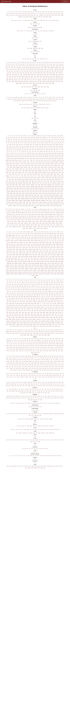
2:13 (31, 62)
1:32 (37, 231)
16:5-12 (48, 172)
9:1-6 (10, 244)
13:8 (53, 219)
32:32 (54, 20)
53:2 (57, 99)
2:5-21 (21, 97)
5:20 (17, 30)
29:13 (27, 99)
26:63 (17, 200)
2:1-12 (22, 137)
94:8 (38, 81)
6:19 (33, 149)
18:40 (34, 48)
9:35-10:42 (22, 158)
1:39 (8, 210)
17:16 (37, 104)
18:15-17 (39, 177)
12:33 (45, 165)
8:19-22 (46, 155)
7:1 (24, 30)
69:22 (16, 79)
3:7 (62, 11)
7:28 (28, 153)
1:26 (26, 11)
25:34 (31, 193)
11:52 (44, 251)
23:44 (49, 270)
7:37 (24, 242)
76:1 (36, 79)
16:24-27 (51, 174)
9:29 (18, 158)
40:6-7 (30, 99)
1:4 (25, 93)
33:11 (47, 107)
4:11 (11, 141)
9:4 (29, 107)
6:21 (44, 149)
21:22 (19, 184)
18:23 (42, 107)
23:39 (34, 189)
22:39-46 (22, 266)
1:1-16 (15, 135)
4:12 (21, 141)
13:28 (49, 167)
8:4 (21, 64)
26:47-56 (34, 198)
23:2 (48, 188)
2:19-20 (44, 137)
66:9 (62, 78)
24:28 (43, 272)
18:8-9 (26, 177)
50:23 (59, 76)
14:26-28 (49, 221)
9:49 (7, 245)
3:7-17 (38, 235)
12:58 (20, 254)
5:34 (11, 214)
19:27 (54, 181)
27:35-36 (34, 202)
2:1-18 (25, 137)
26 (59, 195)
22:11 (39, 23)
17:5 (60, 13)
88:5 (27, 81)
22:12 (8, 186)
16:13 (62, 226)
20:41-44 (41, 263)
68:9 (7, 79)
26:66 (24, 200)
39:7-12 (40, 16)
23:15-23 (16, 268)
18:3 (22, 67)
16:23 (42, 174)
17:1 (12, 176)
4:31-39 (39, 237)
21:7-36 (48, 263)
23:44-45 (52, 270)
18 (15, 177)
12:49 (14, 254)
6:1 (12, 146)
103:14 (17, 83)
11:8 (37, 160)
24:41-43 (30, 273)
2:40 (48, 233)
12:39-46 (18, 167)
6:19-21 (38, 149)
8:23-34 (7, 156)
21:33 (36, 184)
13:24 (42, 167)
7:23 (15, 153)
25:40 (23, 195)
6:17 (34, 13)
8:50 (7, 244)
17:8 (12, 67)
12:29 (10, 165)
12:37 (56, 252)
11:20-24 (54, 160)
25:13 (52, 191)
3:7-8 (35, 235)
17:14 (34, 104)
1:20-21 (61, 135)
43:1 (10, 76)
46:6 (44, 76)
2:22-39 (35, 233)
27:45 (13, 203)
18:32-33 (31, 179)
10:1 (35, 64)
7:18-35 (11, 242)
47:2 (49, 76)
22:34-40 (49, 186)
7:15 (44, 151)
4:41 (51, 212)
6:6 (35, 114)
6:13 (22, 30)
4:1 (39, 93)
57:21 (26, 100)
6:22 (9, 240)
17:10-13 (42, 176)
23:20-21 (26, 268)
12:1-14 (36, 44)
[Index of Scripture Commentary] (68, 1)
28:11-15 (33, 205)
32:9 (47, 71)
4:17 (38, 141)
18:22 (27, 67)
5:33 (40, 238)
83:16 (13, 81)
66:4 (60, 78)
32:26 (27, 16)
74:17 (30, 79)
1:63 (62, 231)
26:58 (55, 198)
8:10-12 (35, 216)
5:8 (24, 142)
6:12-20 (54, 238)
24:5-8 (24, 272)
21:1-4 (45, 263)
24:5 (34, 15)
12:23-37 (51, 163)
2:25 (56, 11)
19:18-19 (23, 181)
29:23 (62, 15)
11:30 (17, 163)
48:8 (56, 76)
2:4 (37, 93)
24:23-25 (13, 191)
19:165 (45, 69)
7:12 (32, 151)
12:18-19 (20, 252)
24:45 (44, 273)
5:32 (38, 238)
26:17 (30, 196)
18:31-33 (27, 179)
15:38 (40, 172)
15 (10, 224)
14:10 (26, 221)
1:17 (27, 135)
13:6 (33, 254)
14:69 (57, 223)
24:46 (52, 273)
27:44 (10, 203)
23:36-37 (35, 270)
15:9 (20, 224)
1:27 (31, 11)
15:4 (23, 65)
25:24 (8, 193)
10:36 (17, 249)
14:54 (22, 223)
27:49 (27, 203)
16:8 (53, 226)
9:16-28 (61, 216)
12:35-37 (37, 219)
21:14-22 (59, 183)
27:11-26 (8, 202)
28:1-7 (11, 205)
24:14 (56, 189)
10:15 (21, 247)
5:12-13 (20, 238)
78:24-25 (39, 79)
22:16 (10, 15)
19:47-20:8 (9, 263)
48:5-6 (47, 16)
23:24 (41, 20)
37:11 (35, 74)
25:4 (31, 191)
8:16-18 (40, 155)
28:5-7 (15, 205)
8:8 (47, 153)
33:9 (8, 72)
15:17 (47, 256)
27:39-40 (44, 202)
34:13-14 (60, 72)
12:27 (60, 163)
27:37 (37, 202)
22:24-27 (41, 265)
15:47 (41, 226)
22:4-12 (19, 265)
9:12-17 (29, 244)
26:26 (45, 196)
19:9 (62, 13)
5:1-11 (8, 238)
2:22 (46, 11)
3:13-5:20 (58, 210)
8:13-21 (39, 216)
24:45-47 (48, 273)
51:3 (62, 76)
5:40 (57, 144)
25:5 (49, 30)
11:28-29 (53, 162)
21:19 (7, 184)
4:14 (30, 237)
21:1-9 (37, 183)
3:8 (43, 62)
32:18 (61, 71)
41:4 (57, 74)
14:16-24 (26, 256)
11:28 (37, 162)
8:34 (46, 216)
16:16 (10, 174)
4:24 (56, 62)
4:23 (32, 237)
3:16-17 (44, 139)
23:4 (22, 189)
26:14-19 (26, 196)
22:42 (12, 188)
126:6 (31, 83)
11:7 (34, 160)
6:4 (19, 30)
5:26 (40, 144)
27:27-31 (16, 202)
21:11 (37, 37)
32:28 (30, 16)
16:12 (60, 172)
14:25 (62, 169)
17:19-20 (54, 176)
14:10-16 (29, 221)
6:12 (44, 148)
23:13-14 (12, 268)
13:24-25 (45, 167)
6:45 (7, 216)
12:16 (13, 252)
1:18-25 (37, 135)
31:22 (45, 71)
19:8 (39, 48)
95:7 (56, 81)
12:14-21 (40, 163)
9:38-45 (49, 244)
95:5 (54, 81)
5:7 (32, 97)
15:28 (29, 172)
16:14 (24, 228)
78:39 (43, 79)
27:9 (25, 71)
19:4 (13, 69)
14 (34, 37)
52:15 (54, 99)
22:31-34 (7, 266)
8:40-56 (56, 242)
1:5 (12, 231)
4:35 (39, 212)
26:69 (39, 200)
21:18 (52, 263)
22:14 (17, 186)
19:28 (57, 181)
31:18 (35, 27)
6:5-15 (27, 146)
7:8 (25, 151)
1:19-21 (49, 135)
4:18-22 (48, 141)
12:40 (21, 167)
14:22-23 (35, 256)
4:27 (35, 111)
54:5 (15, 100)
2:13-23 (37, 137)
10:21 (54, 247)
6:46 (41, 240)
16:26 (55, 174)
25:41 (38, 195)
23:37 (31, 189)
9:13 (60, 156)
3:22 (9, 212)
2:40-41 (51, 233)
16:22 (39, 174)
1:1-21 (10, 209)
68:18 (10, 79)
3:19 (11, 13)
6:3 (20, 146)
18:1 (43, 258)
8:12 (27, 155)
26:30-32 (52, 196)
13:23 (48, 254)
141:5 (43, 83)
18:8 (6, 259)
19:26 (7, 15)
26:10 (15, 99)
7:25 (23, 153)
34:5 (28, 72)
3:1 (33, 62)
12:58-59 (26, 254)
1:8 (33, 93)
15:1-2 (13, 224)
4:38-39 (50, 237)
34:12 (45, 72)
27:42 (61, 202)
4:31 (36, 212)
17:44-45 (18, 67)
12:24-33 (56, 163)
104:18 (24, 83)
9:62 (49, 245)
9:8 (37, 156)
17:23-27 (12, 177)
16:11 (48, 65)
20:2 (7, 183)
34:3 (26, 72)
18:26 (31, 48)
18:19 (12, 261)
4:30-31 (35, 237)
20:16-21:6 (25, 263)
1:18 (14, 97)
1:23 (12, 137)
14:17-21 (37, 221)
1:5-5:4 (24, 231)
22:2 (45, 86)
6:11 (28, 148)
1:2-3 (31, 90)
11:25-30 (24, 162)
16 (33, 23)
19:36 (32, 69)
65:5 (45, 100)
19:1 (60, 67)
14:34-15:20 (39, 170)
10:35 (14, 249)
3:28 (27, 86)
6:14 (27, 149)
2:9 (40, 58)
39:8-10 (53, 74)
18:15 (29, 177)
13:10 (56, 219)
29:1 (27, 71)
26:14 (23, 196)
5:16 (52, 142)
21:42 (39, 184)
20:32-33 (34, 183)
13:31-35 (58, 254)
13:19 (39, 167)
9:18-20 (36, 244)
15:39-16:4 (44, 172)
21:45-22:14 (49, 184)
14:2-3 (20, 65)
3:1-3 (55, 137)
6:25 (49, 149)
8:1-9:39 (22, 216)
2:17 (43, 11)
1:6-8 (17, 209)
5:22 (17, 144)
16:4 (37, 65)
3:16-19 (62, 210)
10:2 (55, 245)
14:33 (35, 170)
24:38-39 (15, 273)
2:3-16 (29, 137)
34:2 (21, 72)
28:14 (59, 15)
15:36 (29, 27)
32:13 (41, 27)
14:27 (20, 170)
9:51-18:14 (13, 245)
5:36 (19, 214)
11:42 (41, 251)
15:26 (10, 172)
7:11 (27, 151)
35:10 (34, 16)
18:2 (18, 177)
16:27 (58, 174)
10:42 (34, 249)
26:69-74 (43, 200)
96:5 (62, 81)
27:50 (30, 203)
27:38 (40, 202)
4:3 (60, 139)
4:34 (45, 237)
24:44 (34, 273)
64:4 (42, 100)
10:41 (26, 249)
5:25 (31, 144)
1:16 (23, 11)
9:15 (36, 34)
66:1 (50, 100)
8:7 (44, 153)
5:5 (58, 62)
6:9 (42, 146)
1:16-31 (48, 209)
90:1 (29, 81)
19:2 (32, 261)
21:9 (41, 183)
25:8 (38, 191)
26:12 (24, 99)
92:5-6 (35, 81)
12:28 (63, 163)
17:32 (41, 258)
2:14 (41, 137)
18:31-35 (16, 261)
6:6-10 (46, 238)
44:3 (15, 76)
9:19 (30, 64)
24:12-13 (52, 189)
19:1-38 (28, 261)
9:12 (54, 156)
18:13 (38, 259)
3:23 (63, 235)
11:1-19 (19, 160)
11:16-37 (13, 251)
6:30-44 (50, 214)
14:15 (16, 256)
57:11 (40, 78)
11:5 (45, 64)
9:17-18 (33, 244)
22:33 (15, 266)
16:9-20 (56, 226)
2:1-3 (19, 137)
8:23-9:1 (12, 156)
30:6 (30, 71)
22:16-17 (51, 69)
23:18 (23, 268)
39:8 (50, 74)
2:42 (58, 233)
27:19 (12, 202)
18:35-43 (20, 261)
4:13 (29, 141)
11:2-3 (60, 97)
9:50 (10, 245)
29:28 (19, 16)
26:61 (10, 200)
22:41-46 (8, 188)
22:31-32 (53, 265)
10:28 (62, 158)
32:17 (58, 71)
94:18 (48, 81)
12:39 (41, 219)
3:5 (17, 20)
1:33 (42, 231)
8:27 (20, 156)
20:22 (16, 183)
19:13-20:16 (57, 179)
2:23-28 (45, 210)
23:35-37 (30, 270)
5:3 (33, 34)
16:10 (42, 65)
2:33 (43, 233)
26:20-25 (37, 196)
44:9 (18, 76)
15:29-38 (36, 172)
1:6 (18, 11)
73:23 (22, 79)
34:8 (36, 72)
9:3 (12, 244)
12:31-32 (35, 165)
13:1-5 (30, 254)
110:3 (28, 83)
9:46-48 (57, 244)
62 (54, 78)
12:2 (56, 64)
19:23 (45, 181)
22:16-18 (56, 69)
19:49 (35, 69)
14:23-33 (56, 169)
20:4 (26, 20)
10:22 (49, 158)
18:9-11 (12, 259)
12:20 (24, 252)
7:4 (38, 13)
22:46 (26, 266)
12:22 (43, 163)
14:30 (57, 221)
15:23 (39, 224)
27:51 (33, 203)
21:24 (38, 20)
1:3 (16, 11)
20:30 (24, 183)
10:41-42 (30, 249)
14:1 (14, 65)
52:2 (15, 78)
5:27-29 (32, 238)
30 (22, 16)
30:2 (32, 27)
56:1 (29, 78)
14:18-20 (30, 256)
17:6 (28, 48)
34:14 (7, 74)
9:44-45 (53, 244)
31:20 (41, 71)
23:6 (9, 71)
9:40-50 (24, 217)
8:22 (55, 155)
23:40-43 (42, 270)
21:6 (40, 41)
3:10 (14, 139)
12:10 (35, 128)
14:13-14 (35, 169)
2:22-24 (31, 233)
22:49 (29, 266)
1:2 (6, 97)
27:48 (24, 203)
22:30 (39, 186)
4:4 (47, 62)
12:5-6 (59, 64)
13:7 (36, 254)
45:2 (26, 76)
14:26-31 (53, 221)
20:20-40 (37, 263)
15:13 (54, 13)
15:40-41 (30, 226)
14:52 (15, 223)
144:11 (49, 83)
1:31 (39, 11)
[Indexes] (62, 1)
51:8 (10, 78)
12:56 (17, 254)
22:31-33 (62, 265)
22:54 (38, 266)
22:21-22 (34, 265)
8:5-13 (42, 153)
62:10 (57, 78)
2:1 (11, 62)
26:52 (38, 198)
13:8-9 (39, 254)
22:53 (35, 266)
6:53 (57, 149)
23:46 (59, 270)
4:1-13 (19, 237)
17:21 (62, 176)
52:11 (46, 99)
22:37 (53, 186)
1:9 (23, 58)
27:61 (59, 203)
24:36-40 (8, 273)
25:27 (45, 15)
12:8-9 (47, 251)
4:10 (9, 141)
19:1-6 (7, 69)
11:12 (48, 160)
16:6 (52, 172)
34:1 (10, 72)
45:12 (35, 76)
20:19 (33, 263)
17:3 (19, 258)
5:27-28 (28, 238)
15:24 (61, 170)
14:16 (43, 169)
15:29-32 (58, 224)
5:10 (17, 238)
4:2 (45, 62)
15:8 (44, 170)
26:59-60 (58, 198)
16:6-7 (50, 226)
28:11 (53, 15)
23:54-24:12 (20, 272)
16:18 (44, 30)
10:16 (34, 158)
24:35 (16, 191)
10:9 (32, 217)
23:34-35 (26, 270)
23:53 (16, 272)
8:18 (43, 155)
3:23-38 (12, 237)
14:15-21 (39, 169)
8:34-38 (51, 216)
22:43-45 (27, 188)
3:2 (35, 62)
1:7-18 (24, 135)
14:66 (49, 223)
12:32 (39, 165)
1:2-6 (19, 135)
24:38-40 (19, 273)
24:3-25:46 (41, 189)
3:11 (17, 139)
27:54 (43, 203)
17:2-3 (25, 176)
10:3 (26, 158)
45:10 (29, 76)
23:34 (49, 268)
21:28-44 (32, 184)
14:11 (7, 256)
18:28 (49, 67)
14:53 (19, 223)
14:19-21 (41, 221)
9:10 (22, 244)
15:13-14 (23, 224)
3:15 (20, 20)
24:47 (33, 275)
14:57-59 (33, 223)
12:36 (53, 252)
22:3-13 (16, 265)
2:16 (39, 210)
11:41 (38, 251)
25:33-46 (27, 193)
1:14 (34, 90)
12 (19, 163)
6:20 (42, 149)
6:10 (7, 148)
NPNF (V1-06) (7, 1)
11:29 (11, 163)
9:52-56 (18, 245)
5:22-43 (8, 214)
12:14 (59, 251)
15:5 (51, 13)
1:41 (52, 231)
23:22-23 (31, 268)
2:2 (41, 11)
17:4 (63, 65)
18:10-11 (22, 259)
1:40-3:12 (17, 210)
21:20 (55, 263)
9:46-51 (61, 244)
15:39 (26, 226)
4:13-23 (34, 141)
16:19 (28, 104)
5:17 (8, 144)
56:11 (35, 78)
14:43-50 (12, 223)
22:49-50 (41, 188)
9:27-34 (14, 158)
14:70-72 (61, 223)
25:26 (14, 193)
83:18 (16, 81)
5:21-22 (13, 144)
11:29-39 (20, 251)
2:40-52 (55, 233)
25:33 (17, 193)
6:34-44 (58, 214)
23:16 (20, 268)
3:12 (24, 86)
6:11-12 (41, 148)
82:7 (8, 81)
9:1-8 (28, 156)
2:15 (33, 210)
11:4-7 (28, 160)
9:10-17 (46, 156)
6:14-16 (38, 214)
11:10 (50, 64)
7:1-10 (44, 240)
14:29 (32, 170)
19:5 (18, 69)
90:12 (32, 81)
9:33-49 (20, 217)
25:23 (62, 191)
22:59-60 (50, 266)
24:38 (11, 273)
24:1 (47, 30)
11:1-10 (54, 217)
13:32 (62, 219)
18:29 (34, 41)
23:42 (46, 270)
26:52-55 (42, 198)
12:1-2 (43, 13)
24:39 (23, 273)
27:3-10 (58, 200)
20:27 (42, 86)
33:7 (44, 107)
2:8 (21, 62)
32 (48, 20)
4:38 (46, 212)
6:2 (16, 146)
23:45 (56, 270)
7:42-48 (29, 242)
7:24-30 (14, 216)
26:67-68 (28, 200)
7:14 (50, 97)
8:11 (23, 104)
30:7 (33, 71)
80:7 (46, 79)
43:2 (13, 76)
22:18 (16, 15)
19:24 (48, 181)
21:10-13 (54, 183)
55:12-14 (26, 78)
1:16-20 (40, 209)
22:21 (30, 265)
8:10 (59, 153)
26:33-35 (8, 198)
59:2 (37, 100)
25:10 (46, 191)
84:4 (19, 81)
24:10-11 (28, 272)
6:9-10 (61, 146)
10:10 (32, 86)
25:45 (47, 195)
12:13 (25, 104)
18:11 (26, 259)
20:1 (60, 181)
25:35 (14, 195)
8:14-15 (30, 155)
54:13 (20, 100)
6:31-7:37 (54, 214)
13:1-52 (29, 167)
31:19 (35, 71)
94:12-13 (44, 81)
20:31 (30, 183)
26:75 (47, 200)
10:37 (43, 217)
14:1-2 (23, 169)
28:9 (24, 205)
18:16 (63, 259)
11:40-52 (34, 251)
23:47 (62, 270)
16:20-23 (35, 174)
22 (10, 265)
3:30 (26, 212)
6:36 (14, 240)
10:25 (55, 158)
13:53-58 (16, 169)
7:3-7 (50, 240)
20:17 (35, 20)
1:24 (60, 209)
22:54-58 (46, 266)
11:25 (63, 160)
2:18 (42, 210)
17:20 (34, 258)
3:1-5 (48, 210)
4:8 (41, 93)
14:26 (36, 86)
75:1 (33, 79)
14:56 (30, 223)
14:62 (37, 223)
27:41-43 (58, 202)
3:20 (20, 104)
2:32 (32, 118)
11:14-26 (61, 249)
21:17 (62, 183)
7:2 (60, 149)
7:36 (15, 242)
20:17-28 (13, 183)
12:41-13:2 (45, 219)
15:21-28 (53, 170)
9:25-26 (40, 244)
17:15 (15, 67)
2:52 (17, 235)
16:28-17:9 (8, 176)
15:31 (61, 224)
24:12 (45, 189)
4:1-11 (56, 139)
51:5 (7, 78)
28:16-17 (37, 205)
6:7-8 (38, 146)
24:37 (37, 15)
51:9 (12, 78)
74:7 (28, 79)
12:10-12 (32, 163)
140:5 (37, 83)
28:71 (60, 205)
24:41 (26, 273)
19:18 (36, 23)
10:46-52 (46, 217)
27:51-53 (39, 203)
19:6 (37, 48)
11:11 (45, 160)
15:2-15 (16, 224)
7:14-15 (7, 242)
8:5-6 (39, 153)
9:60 (42, 245)
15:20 (31, 224)
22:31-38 (12, 266)
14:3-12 (30, 169)
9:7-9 (17, 244)
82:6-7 (61, 79)
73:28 (25, 79)
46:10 (47, 76)
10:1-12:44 (28, 217)
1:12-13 (29, 209)
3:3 (37, 62)
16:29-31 (15, 258)
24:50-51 (36, 275)
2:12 (28, 62)
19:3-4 (10, 69)
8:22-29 (42, 216)
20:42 (37, 41)
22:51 (32, 266)
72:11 (19, 79)
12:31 (29, 165)
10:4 (43, 64)
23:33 (42, 268)
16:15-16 (30, 228)
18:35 (35, 179)
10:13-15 (17, 247)
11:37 (24, 251)
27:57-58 (51, 203)
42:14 (40, 99)
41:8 (59, 74)
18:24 (42, 67)
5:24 (32, 13)
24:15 (62, 189)
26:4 (48, 15)
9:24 (11, 158)
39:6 (40, 74)
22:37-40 (56, 186)
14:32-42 (60, 221)
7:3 (62, 149)
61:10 (39, 100)
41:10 (62, 74)
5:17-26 (24, 238)
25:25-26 (41, 15)
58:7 (29, 100)
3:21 (53, 235)
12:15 (62, 251)
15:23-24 (58, 170)
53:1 (17, 78)
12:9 (62, 64)
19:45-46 (61, 261)
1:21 (28, 58)
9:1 (55, 216)
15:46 (38, 226)
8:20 (50, 155)
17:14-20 (47, 176)
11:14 (57, 249)
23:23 (28, 189)
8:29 (25, 156)
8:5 (45, 93)
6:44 (39, 240)
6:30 (12, 240)
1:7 (21, 11)
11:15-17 (14, 219)
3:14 (28, 139)
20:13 (32, 20)
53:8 (62, 99)
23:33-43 (46, 268)
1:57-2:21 (58, 231)
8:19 (35, 242)
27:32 (24, 202)
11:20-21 (18, 219)
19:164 (38, 69)
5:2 (14, 238)
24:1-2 (37, 189)
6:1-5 (43, 238)
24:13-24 (36, 272)
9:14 (62, 156)
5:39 (54, 144)
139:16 (34, 83)
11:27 (28, 162)
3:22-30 (12, 212)
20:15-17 (20, 263)
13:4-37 (49, 219)
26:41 (31, 198)
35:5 (19, 74)
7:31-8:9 (18, 216)
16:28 (61, 174)
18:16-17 (43, 177)
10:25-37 (58, 247)
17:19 (51, 176)
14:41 (8, 223)
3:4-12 (9, 139)
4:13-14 (22, 237)
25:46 (50, 195)
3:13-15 (25, 139)
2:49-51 (13, 235)
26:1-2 (61, 195)
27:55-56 (47, 203)
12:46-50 (25, 167)
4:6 (6, 141)
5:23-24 (27, 144)
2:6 (15, 62)
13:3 (33, 30)
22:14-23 (26, 265)
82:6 (48, 79)
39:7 (48, 74)
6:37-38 (20, 240)
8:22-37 (43, 242)
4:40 (49, 212)
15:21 (47, 170)
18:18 (47, 177)
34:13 (57, 72)
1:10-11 (22, 209)
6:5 (10, 64)
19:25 (51, 181)
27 (45, 104)
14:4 (37, 128)
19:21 (27, 181)
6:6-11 (30, 214)
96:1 (59, 81)
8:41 (60, 242)
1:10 (31, 51)
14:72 (8, 224)
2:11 (26, 62)
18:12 (32, 259)
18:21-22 (38, 107)
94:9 (41, 81)
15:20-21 (35, 224)
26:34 (16, 198)
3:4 (39, 62)
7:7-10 (22, 151)
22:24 (36, 186)
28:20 (45, 205)
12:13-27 (30, 219)
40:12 (37, 99)
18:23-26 (20, 179)
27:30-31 (20, 202)
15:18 (50, 256)
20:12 (29, 20)
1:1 (8, 11)
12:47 (59, 252)
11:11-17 (59, 217)
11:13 (63, 217)
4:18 (46, 141)
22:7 (23, 265)
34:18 (16, 74)
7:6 (9, 151)
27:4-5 (62, 200)
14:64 (43, 223)
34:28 (57, 20)
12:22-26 (47, 163)
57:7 (38, 78)
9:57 (21, 245)
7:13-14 (40, 151)
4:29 (31, 23)
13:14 (59, 219)
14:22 (45, 221)
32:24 (24, 16)
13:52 (10, 169)
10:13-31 (39, 217)
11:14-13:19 (8, 251)
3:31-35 (29, 212)
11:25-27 (20, 162)
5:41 (24, 214)
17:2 (19, 176)
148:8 (53, 83)
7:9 (35, 97)
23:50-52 (12, 272)
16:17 (16, 174)
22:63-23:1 (60, 266)
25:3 (28, 191)
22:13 (12, 99)
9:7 (25, 64)
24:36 (59, 272)
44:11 (23, 76)
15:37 (20, 226)
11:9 (39, 160)
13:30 (55, 167)
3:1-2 (52, 137)
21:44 (42, 184)
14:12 (33, 221)
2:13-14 (27, 210)
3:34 (30, 86)
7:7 (11, 151)
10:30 (13, 160)
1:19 (41, 135)
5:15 (49, 142)
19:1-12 (41, 179)
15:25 (48, 224)
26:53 (46, 198)
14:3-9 (19, 221)
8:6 (27, 216)
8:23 (63, 155)
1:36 (44, 231)
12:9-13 (28, 163)
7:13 (35, 151)
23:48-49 (8, 272)
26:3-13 (11, 196)
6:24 (47, 149)
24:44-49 (40, 273)
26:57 (49, 198)
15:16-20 (27, 224)
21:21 (16, 184)
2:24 (53, 11)
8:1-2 (33, 153)
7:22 (40, 13)
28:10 (29, 205)
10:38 (20, 249)
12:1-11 (22, 219)
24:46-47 (61, 273)
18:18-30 (8, 261)
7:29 (36, 90)
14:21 (46, 169)
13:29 (52, 167)
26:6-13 (19, 196)
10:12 (35, 217)
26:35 (19, 198)
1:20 (53, 135)
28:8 (21, 205)
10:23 (52, 158)
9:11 (49, 156)
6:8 (40, 146)
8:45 (62, 242)
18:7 (20, 177)
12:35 (62, 165)
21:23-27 (23, 184)
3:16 (36, 139)
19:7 (35, 55)
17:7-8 (38, 176)
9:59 (37, 245)
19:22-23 (52, 261)
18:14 (50, 259)
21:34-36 (7, 265)
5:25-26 (36, 144)
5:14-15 (42, 142)
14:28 (23, 170)
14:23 (49, 169)
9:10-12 (57, 216)
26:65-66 (21, 200)
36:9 (29, 74)
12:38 (11, 167)
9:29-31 (16, 217)
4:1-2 (53, 139)
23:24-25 (35, 268)
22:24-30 (46, 265)
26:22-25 (41, 196)
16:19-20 (45, 228)
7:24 (20, 153)
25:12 (49, 191)
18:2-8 (62, 258)
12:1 (33, 44)
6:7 (12, 64)
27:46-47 (20, 203)
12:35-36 (49, 252)
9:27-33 (12, 217)
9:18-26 (8, 158)
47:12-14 (53, 76)
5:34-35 (50, 144)
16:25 (12, 258)
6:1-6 (27, 214)
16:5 (39, 65)
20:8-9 (39, 86)
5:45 (62, 144)
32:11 (55, 71)
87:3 (24, 81)
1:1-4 (7, 209)
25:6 (36, 191)
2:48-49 (9, 235)
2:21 (34, 51)
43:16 (44, 16)
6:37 (32, 37)
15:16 (31, 65)
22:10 (56, 184)
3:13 (19, 139)
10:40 (16, 160)
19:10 (42, 261)
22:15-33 (24, 186)
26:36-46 (23, 198)
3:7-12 (53, 210)
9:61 (44, 245)
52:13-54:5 (50, 99)
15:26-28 (19, 172)
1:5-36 (21, 231)
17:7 (9, 67)
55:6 (22, 78)
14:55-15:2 (26, 223)
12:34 (59, 165)
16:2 (57, 13)
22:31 (49, 265)
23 (43, 188)
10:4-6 (10, 247)
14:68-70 (53, 223)
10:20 (46, 158)
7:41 (27, 242)
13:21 (42, 254)
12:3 (46, 13)
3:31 (16, 237)
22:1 (13, 265)
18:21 (34, 107)
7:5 (26, 30)
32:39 (52, 30)
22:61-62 (55, 266)
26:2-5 (8, 196)
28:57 (57, 205)
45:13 (38, 76)
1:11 (25, 58)
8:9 (57, 153)
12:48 (62, 252)
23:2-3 (58, 188)
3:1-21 (25, 235)
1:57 (55, 231)
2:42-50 (61, 233)
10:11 (13, 247)
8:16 (37, 155)
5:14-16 (46, 142)
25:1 (25, 191)
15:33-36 (13, 226)
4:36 (41, 212)
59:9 (46, 78)
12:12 (26, 219)
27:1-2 (55, 200)
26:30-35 (56, 196)
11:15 (51, 160)
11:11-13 (50, 249)
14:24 (59, 169)
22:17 (13, 15)
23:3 (7, 189)
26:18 (33, 196)
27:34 (30, 202)
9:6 (54, 97)
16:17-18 (38, 228)
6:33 (52, 149)
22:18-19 (32, 186)
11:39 (27, 251)
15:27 (23, 172)
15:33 (10, 226)
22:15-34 (28, 186)
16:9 (57, 172)
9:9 (28, 30)
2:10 (12, 20)
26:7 (44, 20)
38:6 (37, 74)
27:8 (22, 71)
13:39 (7, 169)
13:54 (20, 169)
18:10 (16, 259)
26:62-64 (13, 200)
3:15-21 (41, 235)
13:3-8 (35, 167)
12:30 (16, 165)
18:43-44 (52, 67)
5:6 (60, 62)
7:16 (47, 151)
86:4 (21, 81)
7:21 (52, 151)
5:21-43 (57, 212)
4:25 (52, 141)
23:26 (39, 268)
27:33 (27, 202)
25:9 (15, 71)
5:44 (59, 144)
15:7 (44, 256)
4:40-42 (54, 237)
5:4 (8, 142)
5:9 (39, 142)
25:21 (48, 86)
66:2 (55, 100)
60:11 (49, 78)
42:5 (7, 76)
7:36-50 (20, 242)
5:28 (42, 144)
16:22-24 (8, 258)
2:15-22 (36, 210)
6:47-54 (10, 216)
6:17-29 (46, 214)
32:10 (51, 20)
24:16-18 (8, 191)
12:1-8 (22, 163)
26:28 (48, 196)
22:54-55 (42, 266)
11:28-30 (61, 162)
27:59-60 (56, 203)
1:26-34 (28, 231)
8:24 (15, 156)
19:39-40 (56, 261)
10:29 (62, 247)
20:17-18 (29, 263)
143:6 (46, 83)
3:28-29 (19, 212)
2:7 (17, 62)
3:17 (25, 107)
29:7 (48, 104)
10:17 (33, 247)
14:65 (46, 223)
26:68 (36, 200)
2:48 (6, 235)
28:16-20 (41, 205)
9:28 (44, 244)
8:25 (18, 156)
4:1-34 (33, 212)
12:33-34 (55, 165)
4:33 (42, 237)
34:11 (42, 72)
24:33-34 (49, 272)
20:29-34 (20, 183)
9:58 (31, 245)
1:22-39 (54, 209)
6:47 (19, 64)
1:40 (14, 210)
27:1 (20, 71)
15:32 (7, 226)
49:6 (43, 99)
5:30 (35, 238)
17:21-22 (8, 177)
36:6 (24, 74)
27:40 (48, 202)
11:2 (57, 97)
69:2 (13, 79)
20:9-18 (16, 263)
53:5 (20, 78)
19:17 (61, 179)
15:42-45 (34, 226)
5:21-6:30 (61, 212)
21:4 (48, 69)
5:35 (14, 214)
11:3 (25, 160)
